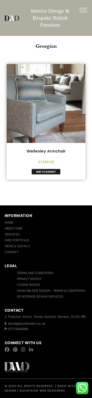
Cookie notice (28, 285)
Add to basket (46, 171)
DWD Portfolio (17, 240)
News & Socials (17, 246)
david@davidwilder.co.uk (26, 323)
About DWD (14, 228)
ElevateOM (29, 390)
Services (12, 234)
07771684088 (18, 329)
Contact (12, 252)
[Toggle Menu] (83, 10)
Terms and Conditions (35, 273)
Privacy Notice (29, 279)
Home (9, 222)
